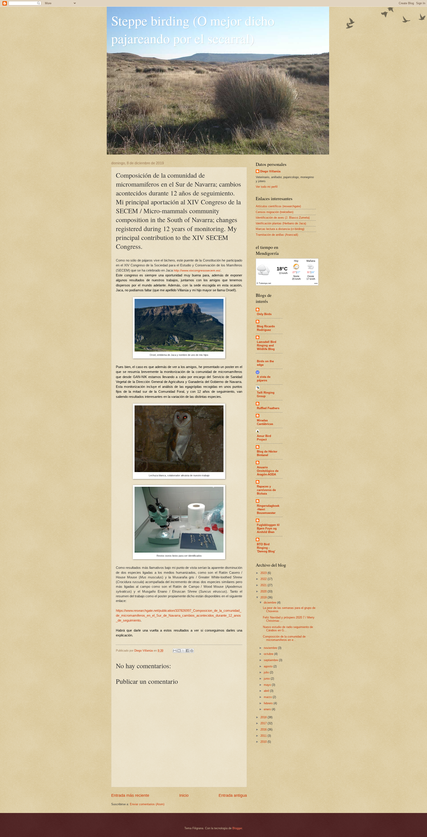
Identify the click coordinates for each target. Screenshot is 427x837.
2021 (264, 585)
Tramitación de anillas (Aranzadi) (277, 234)
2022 (264, 579)
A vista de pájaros (263, 378)
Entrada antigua (233, 795)
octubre (269, 654)
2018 (264, 717)
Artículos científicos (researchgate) (278, 206)
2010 (264, 741)
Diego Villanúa (270, 171)
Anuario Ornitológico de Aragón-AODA (267, 471)
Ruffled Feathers (268, 408)
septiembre (271, 660)
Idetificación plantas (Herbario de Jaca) (281, 223)
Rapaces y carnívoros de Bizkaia (266, 490)
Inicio (184, 795)
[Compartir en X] (183, 650)
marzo (268, 697)
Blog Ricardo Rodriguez (266, 328)
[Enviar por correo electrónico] (175, 650)
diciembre (270, 602)
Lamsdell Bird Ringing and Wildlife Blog (266, 345)
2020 (264, 591)
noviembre (271, 648)
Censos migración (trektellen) (274, 212)
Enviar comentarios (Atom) (147, 804)
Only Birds (264, 314)
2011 (264, 735)
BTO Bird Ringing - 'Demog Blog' (266, 548)
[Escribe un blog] (179, 650)
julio (267, 672)
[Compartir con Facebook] (187, 650)
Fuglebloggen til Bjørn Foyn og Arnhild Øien (268, 528)
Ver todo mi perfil (267, 186)
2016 (264, 729)
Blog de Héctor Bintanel (267, 453)
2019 (264, 597)
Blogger (237, 828)
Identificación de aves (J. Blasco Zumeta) (283, 217)
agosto (268, 666)
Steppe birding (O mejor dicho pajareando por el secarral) (192, 29)
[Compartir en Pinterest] (191, 650)
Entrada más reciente (130, 795)
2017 (264, 723)
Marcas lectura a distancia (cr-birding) (280, 229)
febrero (269, 703)
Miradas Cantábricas (265, 422)
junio (267, 678)
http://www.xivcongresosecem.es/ (197, 270)
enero (268, 709)
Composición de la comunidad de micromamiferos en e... (284, 638)
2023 (264, 573)
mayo (268, 684)
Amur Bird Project (264, 437)
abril (267, 690)
